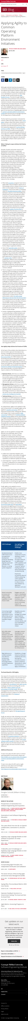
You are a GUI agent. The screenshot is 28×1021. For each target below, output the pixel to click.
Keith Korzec (23, 908)
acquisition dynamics (13, 736)
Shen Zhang (12, 810)
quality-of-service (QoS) (16, 209)
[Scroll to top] (26, 1018)
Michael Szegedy (14, 899)
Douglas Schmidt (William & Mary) (18, 832)
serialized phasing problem (15, 191)
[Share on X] (6, 80)
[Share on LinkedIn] (10, 80)
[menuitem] (9, 4)
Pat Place (20, 878)
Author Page (4, 795)
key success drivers (6, 357)
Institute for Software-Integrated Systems (11, 366)
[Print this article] (18, 80)
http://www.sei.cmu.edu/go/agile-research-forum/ (14, 769)
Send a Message (4, 796)
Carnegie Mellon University (12, 1018)
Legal (2, 1011)
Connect (3, 994)
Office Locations (5, 1006)
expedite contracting (12, 410)
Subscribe (14, 941)
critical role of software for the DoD (11, 394)
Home (2, 15)
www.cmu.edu (4, 1014)
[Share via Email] (14, 80)
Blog (20, 15)
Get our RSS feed (14, 945)
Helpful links (4, 991)
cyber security (23, 684)
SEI (2, 989)
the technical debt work (7, 504)
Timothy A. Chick (22, 899)
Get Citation (4, 66)
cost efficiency (13, 684)
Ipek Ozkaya (18, 504)
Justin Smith (13, 869)
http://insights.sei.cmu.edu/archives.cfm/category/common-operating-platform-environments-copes (14, 758)
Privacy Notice (4, 1008)
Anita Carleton (16, 808)
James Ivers (22, 808)
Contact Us (4, 1003)
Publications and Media (12, 15)
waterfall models (13, 248)
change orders (8, 258)
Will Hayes (13, 888)
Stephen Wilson (13, 878)
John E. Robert (10, 809)
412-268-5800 (4, 985)
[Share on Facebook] (2, 80)
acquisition (11, 183)
